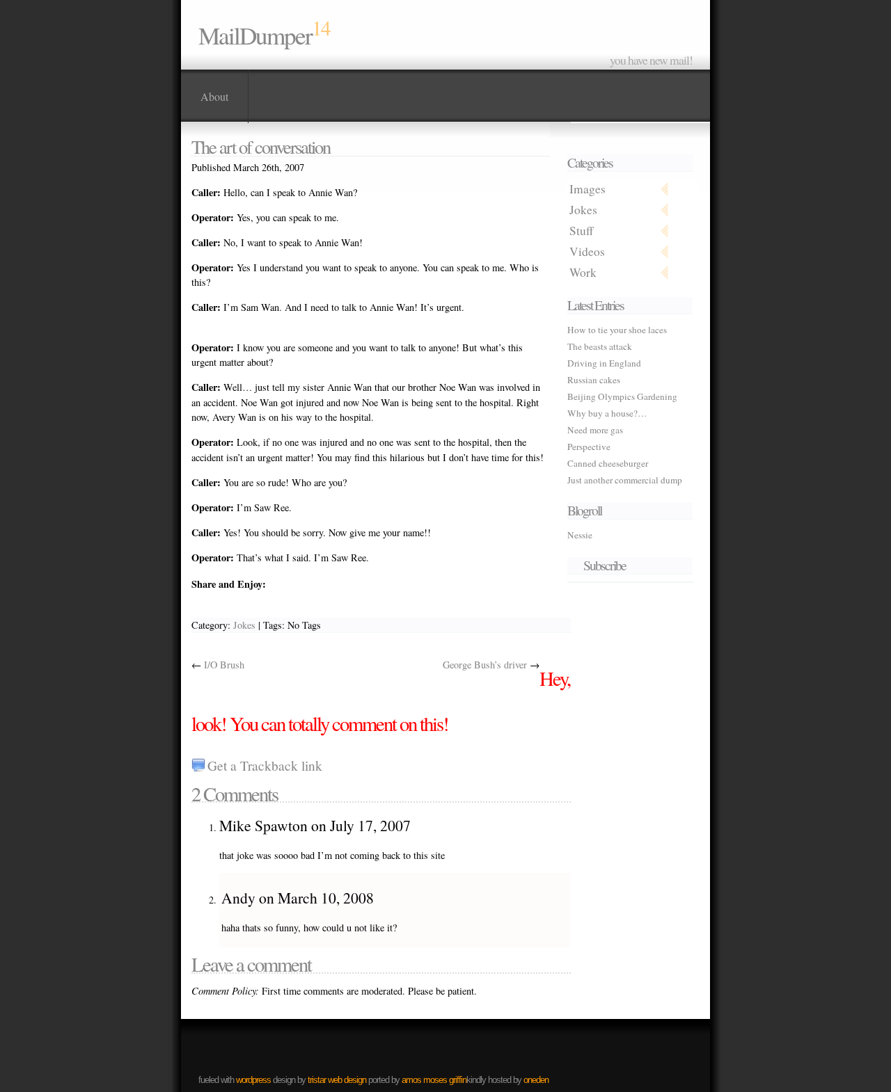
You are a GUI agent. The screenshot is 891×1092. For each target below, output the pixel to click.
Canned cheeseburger (607, 463)
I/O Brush (224, 664)
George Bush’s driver (485, 664)
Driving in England (604, 363)
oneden (536, 1080)
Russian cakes (593, 380)
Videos (587, 251)
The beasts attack (599, 346)
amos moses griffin (434, 1080)
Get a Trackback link (264, 765)
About (214, 96)
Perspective (588, 446)
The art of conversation (260, 146)
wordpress (253, 1080)
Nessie (579, 535)
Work (583, 272)
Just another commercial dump (624, 480)
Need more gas (595, 430)
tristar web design (337, 1080)
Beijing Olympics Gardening (622, 396)
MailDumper (255, 35)
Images (587, 189)
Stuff (581, 231)
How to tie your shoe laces (617, 329)
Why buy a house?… (607, 413)
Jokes (583, 210)
